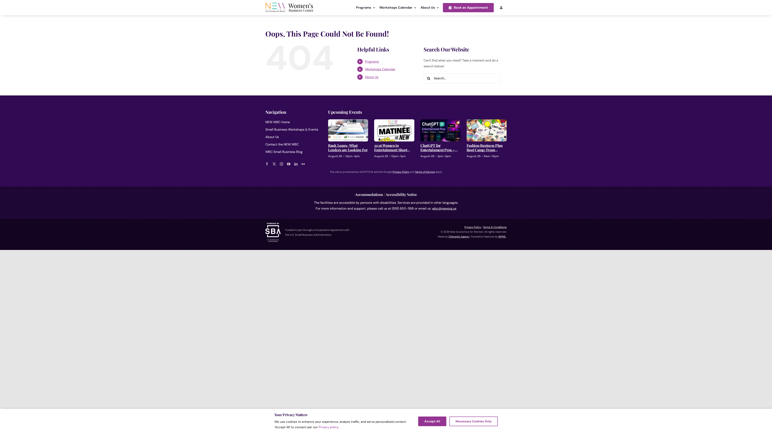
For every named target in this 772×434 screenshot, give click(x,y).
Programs (372, 61)
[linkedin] (296, 164)
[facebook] (267, 164)
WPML (502, 236)
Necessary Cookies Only (474, 421)
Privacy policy (328, 427)
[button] (468, 7)
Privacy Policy (472, 227)
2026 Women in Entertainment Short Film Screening (390, 147)
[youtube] (288, 164)
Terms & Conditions (495, 227)
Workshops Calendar (380, 69)
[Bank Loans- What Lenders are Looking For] (348, 122)
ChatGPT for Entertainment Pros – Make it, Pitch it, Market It (439, 147)
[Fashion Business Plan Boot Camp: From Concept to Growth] (487, 122)
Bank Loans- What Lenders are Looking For (348, 147)
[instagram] (281, 164)
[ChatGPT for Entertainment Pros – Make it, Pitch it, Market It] (440, 122)
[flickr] (303, 164)
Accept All (432, 421)
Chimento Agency (459, 236)
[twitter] (274, 164)
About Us (371, 77)
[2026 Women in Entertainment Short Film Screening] (394, 122)
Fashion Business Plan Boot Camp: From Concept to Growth (485, 147)
